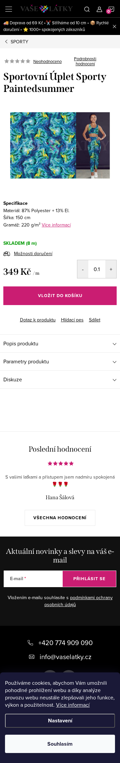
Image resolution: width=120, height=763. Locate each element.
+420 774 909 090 (65, 642)
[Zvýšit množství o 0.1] (110, 269)
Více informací (73, 704)
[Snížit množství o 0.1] (82, 269)
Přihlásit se (89, 578)
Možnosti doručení (33, 253)
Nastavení (60, 720)
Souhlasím (60, 744)
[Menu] (8, 8)
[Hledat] (87, 8)
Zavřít (38, 314)
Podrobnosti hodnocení (85, 61)
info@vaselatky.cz (65, 656)
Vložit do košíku (60, 295)
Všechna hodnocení (60, 518)
